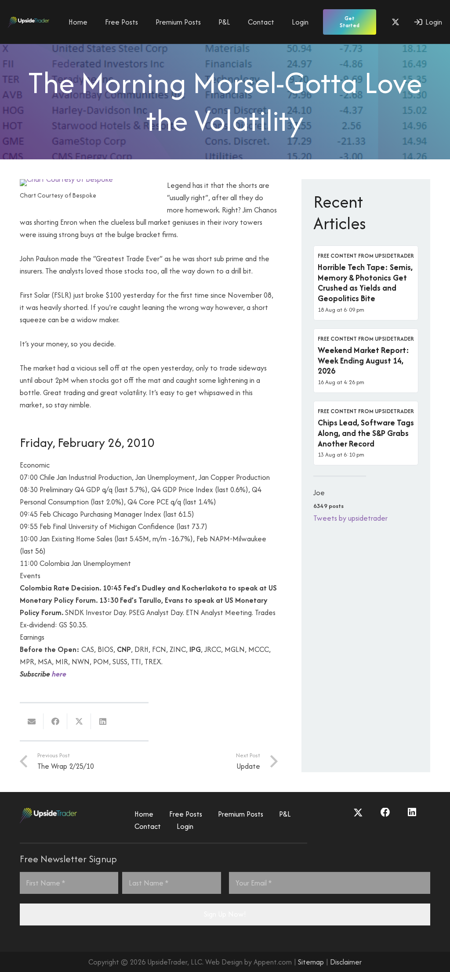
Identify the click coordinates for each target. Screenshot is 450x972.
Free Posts (185, 814)
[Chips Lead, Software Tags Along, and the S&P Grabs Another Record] (365, 433)
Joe (319, 492)
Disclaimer (346, 962)
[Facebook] (385, 812)
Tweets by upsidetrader (350, 518)
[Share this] (55, 721)
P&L (285, 814)
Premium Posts (240, 814)
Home (143, 814)
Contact (147, 826)
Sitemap (311, 962)
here (59, 674)
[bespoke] (66, 179)
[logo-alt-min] (28, 22)
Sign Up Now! (225, 914)
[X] (395, 22)
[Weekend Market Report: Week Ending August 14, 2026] (365, 360)
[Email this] (32, 721)
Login (185, 826)
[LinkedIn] (412, 812)
